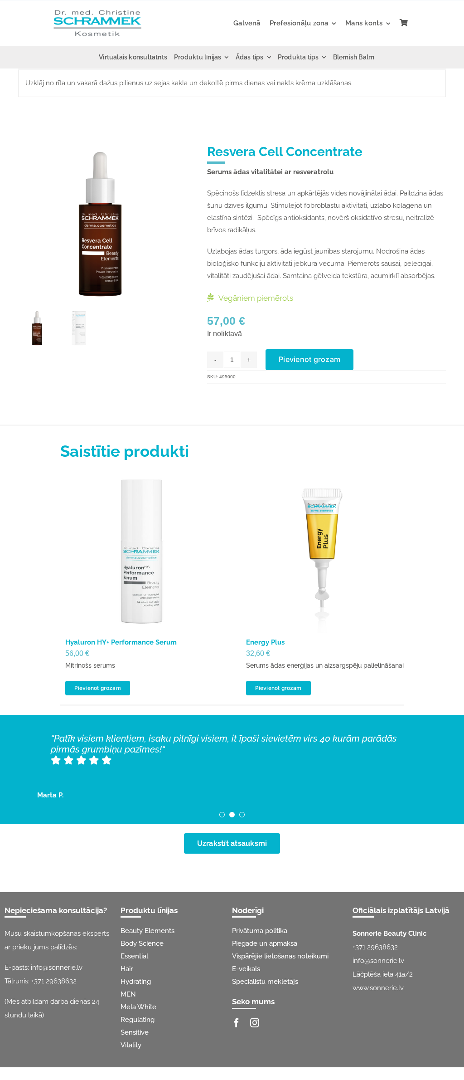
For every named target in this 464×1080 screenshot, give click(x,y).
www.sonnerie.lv (378, 988)
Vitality (131, 1045)
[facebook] (236, 1022)
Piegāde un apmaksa (264, 943)
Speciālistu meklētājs (265, 981)
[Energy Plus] (322, 551)
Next (175, 224)
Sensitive (135, 1032)
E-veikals (246, 969)
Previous (25, 224)
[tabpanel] (232, 83)
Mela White (138, 1007)
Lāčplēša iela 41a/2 (383, 974)
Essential (134, 956)
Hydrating (136, 981)
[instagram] (254, 1022)
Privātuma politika (259, 931)
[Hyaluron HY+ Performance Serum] (141, 551)
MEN (128, 994)
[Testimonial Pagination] (222, 814)
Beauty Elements (147, 931)
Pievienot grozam (309, 359)
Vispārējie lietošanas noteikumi (280, 956)
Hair (127, 969)
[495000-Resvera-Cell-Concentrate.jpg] (100, 224)
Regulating (138, 1020)
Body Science (142, 943)
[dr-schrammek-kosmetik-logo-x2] (97, 9)
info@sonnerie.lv (56, 967)
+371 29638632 (54, 981)
